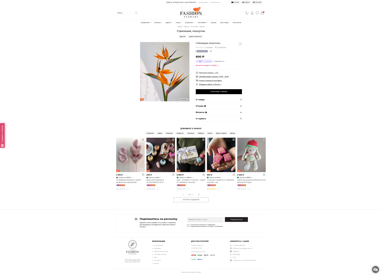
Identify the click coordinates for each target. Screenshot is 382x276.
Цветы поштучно (195, 36)
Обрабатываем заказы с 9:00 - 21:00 (214, 77)
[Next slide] (188, 72)
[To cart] (143, 174)
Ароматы (190, 133)
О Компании (158, 245)
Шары (160, 133)
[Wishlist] (257, 13)
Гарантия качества (161, 251)
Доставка (224, 23)
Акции (213, 23)
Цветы (168, 23)
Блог (155, 257)
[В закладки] (240, 44)
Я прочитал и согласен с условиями (207, 225)
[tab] (189, 194)
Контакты (237, 23)
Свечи (210, 133)
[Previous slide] (142, 72)
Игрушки (169, 133)
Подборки (145, 23)
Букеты (157, 23)
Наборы (201, 133)
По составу (194, 26)
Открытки (150, 133)
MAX (234, 257)
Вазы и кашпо (221, 133)
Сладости (180, 133)
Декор (232, 133)
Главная (179, 26)
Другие (202, 26)
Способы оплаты (160, 254)
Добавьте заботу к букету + (210, 84)
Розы (178, 23)
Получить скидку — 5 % (208, 73)
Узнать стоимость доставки (210, 81)
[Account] (252, 13)
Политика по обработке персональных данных (203, 225)
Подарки (189, 23)
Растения (202, 23)
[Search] (136, 13)
